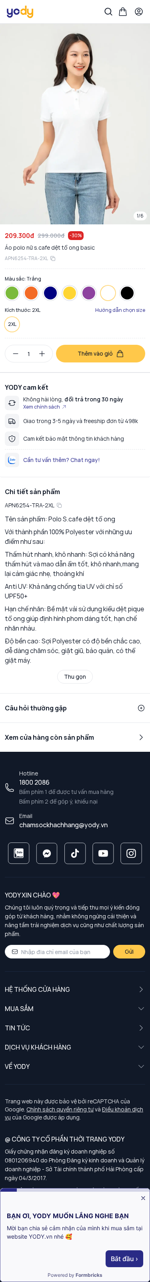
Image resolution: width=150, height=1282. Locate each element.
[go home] (20, 11)
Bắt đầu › (124, 1259)
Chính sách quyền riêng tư (60, 1109)
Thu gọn (75, 676)
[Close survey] (143, 1198)
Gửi (129, 951)
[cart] (123, 11)
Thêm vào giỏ (95, 353)
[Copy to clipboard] (53, 258)
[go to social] (19, 853)
